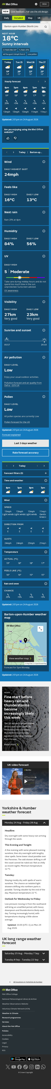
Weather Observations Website (15, 1004)
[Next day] (13, 152)
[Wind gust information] (43, 162)
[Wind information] (45, 500)
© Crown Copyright (25, 1072)
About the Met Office (11, 1026)
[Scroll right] (45, 81)
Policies (5, 1031)
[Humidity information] (43, 231)
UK (39, 18)
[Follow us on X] (7, 1066)
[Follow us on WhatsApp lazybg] (43, 1066)
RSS (3, 1050)
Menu (44, 4)
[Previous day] (6, 152)
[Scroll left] (38, 81)
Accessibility (7, 1035)
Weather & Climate (10, 1013)
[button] (25, 641)
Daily (6, 18)
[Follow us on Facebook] (19, 1066)
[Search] (44, 26)
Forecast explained (11, 434)
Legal (4, 1043)
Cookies (5, 1039)
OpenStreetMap (40, 664)
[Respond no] (15, 138)
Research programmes (11, 1018)
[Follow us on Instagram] (31, 1066)
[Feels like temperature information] (43, 187)
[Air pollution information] (43, 357)
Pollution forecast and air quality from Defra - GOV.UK (23, 384)
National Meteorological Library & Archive (19, 999)
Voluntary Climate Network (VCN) (16, 1009)
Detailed (18, 18)
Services (5, 1022)
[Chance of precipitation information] (43, 212)
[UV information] (43, 256)
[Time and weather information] (45, 480)
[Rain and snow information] (45, 583)
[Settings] (36, 4)
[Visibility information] (43, 302)
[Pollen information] (43, 396)
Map (30, 18)
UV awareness (11, 290)
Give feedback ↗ (19, 11)
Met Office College (10, 994)
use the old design (39, 11)
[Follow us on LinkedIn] (37, 1066)
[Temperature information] (45, 552)
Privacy (5, 1046)
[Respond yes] (7, 138)
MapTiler (29, 664)
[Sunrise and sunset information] (43, 330)
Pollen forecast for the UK (17, 422)
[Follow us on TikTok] (25, 1066)
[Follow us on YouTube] (13, 1066)
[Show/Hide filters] (45, 473)
